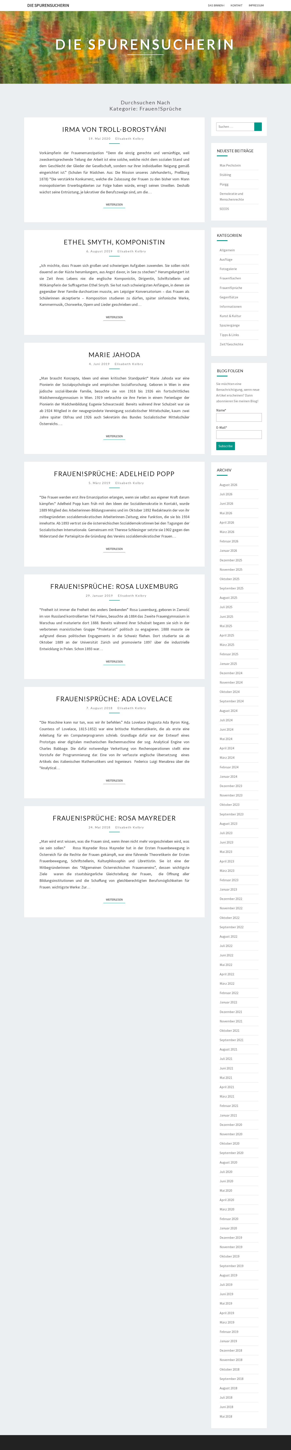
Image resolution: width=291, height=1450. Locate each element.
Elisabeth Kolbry (129, 138)
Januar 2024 (228, 776)
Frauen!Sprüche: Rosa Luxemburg (114, 586)
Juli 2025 (226, 607)
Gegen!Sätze (229, 297)
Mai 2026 (226, 513)
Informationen (231, 306)
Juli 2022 (226, 946)
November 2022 (231, 908)
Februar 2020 (229, 1219)
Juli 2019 (226, 1284)
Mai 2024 (226, 739)
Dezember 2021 (231, 1012)
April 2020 (227, 1200)
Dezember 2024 (231, 673)
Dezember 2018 (231, 1350)
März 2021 (227, 1096)
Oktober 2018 (229, 1369)
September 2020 (231, 1153)
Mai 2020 (226, 1190)
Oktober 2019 (229, 1256)
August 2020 (228, 1162)
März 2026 (227, 532)
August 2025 (228, 597)
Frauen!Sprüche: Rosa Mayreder (114, 818)
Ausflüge (226, 259)
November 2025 (231, 569)
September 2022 (231, 927)
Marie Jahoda (114, 354)
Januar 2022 (228, 1002)
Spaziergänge (230, 325)
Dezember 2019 (231, 1237)
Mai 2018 (226, 1416)
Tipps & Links (229, 335)
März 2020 (227, 1209)
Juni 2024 (226, 729)
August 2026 (228, 485)
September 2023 (231, 814)
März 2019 (227, 1322)
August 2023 (228, 823)
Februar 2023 (229, 880)
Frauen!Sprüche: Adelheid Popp (114, 473)
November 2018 (231, 1360)
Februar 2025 (229, 654)
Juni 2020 (226, 1181)
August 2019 (228, 1275)
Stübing (225, 174)
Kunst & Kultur (230, 316)
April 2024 (227, 748)
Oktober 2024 (229, 692)
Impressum (256, 5)
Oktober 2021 (229, 1030)
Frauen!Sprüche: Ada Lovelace (114, 699)
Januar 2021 (228, 1115)
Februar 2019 (229, 1331)
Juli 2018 (226, 1397)
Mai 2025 (226, 626)
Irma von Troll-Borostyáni (114, 129)
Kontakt (236, 5)
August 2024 (228, 710)
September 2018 (231, 1379)
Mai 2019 (226, 1303)
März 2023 (227, 870)
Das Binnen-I (216, 5)
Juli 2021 (226, 1058)
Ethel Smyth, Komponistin (114, 242)
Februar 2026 (229, 541)
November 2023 (231, 795)
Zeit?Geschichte (231, 344)
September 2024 (231, 701)
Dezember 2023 (231, 786)
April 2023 (227, 861)
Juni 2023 (226, 842)
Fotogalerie (228, 269)
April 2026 (227, 522)
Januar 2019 (228, 1341)
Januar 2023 (228, 889)
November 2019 (231, 1247)
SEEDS (224, 209)
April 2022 (227, 974)
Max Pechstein (230, 165)
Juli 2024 (226, 720)
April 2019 (227, 1313)
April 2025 (227, 635)
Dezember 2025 (231, 560)
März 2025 (227, 644)
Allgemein (227, 250)
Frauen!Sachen (230, 278)
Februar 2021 (229, 1106)
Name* (221, 410)
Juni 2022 (226, 955)
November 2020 (231, 1134)
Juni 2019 (226, 1294)
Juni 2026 (226, 503)
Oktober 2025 (229, 579)
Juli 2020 (226, 1172)
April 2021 (227, 1087)
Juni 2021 (226, 1068)
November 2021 (231, 1021)
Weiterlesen (115, 204)
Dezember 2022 (231, 899)
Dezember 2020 (231, 1124)
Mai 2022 (226, 965)
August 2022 (228, 936)
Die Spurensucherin (48, 5)
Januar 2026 (228, 550)
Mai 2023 (226, 851)
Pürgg (224, 184)
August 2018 (228, 1388)
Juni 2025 (226, 616)
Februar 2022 (229, 993)
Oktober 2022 (229, 917)
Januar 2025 (228, 663)
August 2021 (228, 1049)
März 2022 (227, 983)
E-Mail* (221, 427)
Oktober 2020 (229, 1143)
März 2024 (227, 757)
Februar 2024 (229, 767)
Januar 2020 (228, 1228)
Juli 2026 (226, 494)
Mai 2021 (226, 1077)
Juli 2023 (226, 833)
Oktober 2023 (229, 804)
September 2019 (231, 1266)
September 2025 (231, 588)
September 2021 (231, 1040)
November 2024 (231, 682)
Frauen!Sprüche (231, 288)
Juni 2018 (226, 1407)
